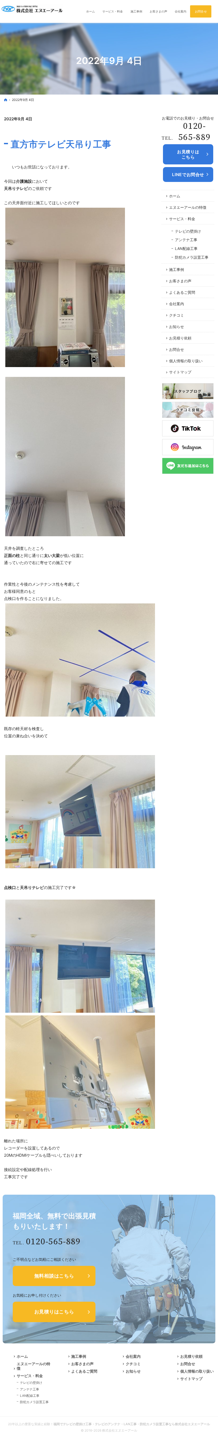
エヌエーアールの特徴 (187, 207)
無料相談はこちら (54, 1276)
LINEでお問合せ (188, 174)
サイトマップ (180, 372)
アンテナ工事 (186, 239)
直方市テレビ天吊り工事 (61, 144)
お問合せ (176, 349)
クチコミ (176, 315)
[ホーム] (5, 99)
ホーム (174, 196)
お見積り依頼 (180, 338)
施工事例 (176, 269)
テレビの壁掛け (188, 231)
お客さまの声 (180, 281)
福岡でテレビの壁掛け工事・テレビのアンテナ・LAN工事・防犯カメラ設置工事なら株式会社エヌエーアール (131, 1424)
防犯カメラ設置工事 (191, 257)
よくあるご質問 (182, 292)
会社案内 (176, 303)
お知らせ (176, 326)
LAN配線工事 (186, 248)
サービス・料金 (182, 218)
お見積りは (188, 154)
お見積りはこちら (54, 1311)
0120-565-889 (194, 132)
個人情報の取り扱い (186, 361)
